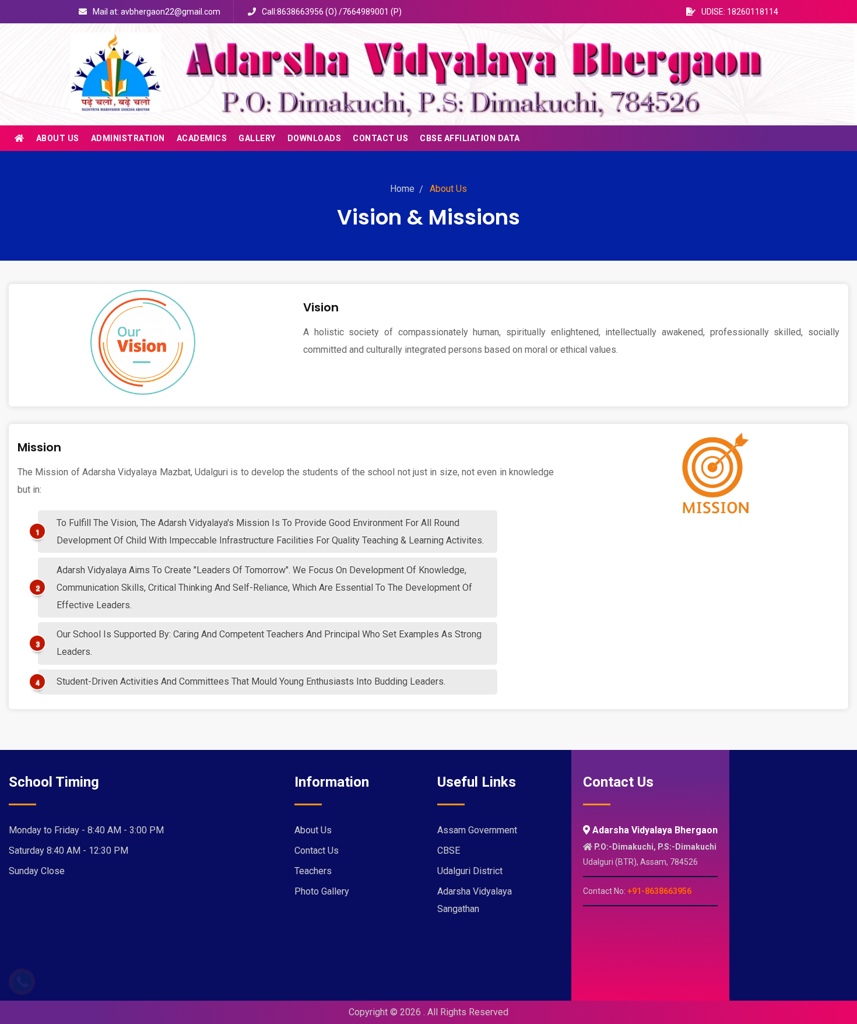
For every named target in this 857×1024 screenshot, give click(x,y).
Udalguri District (470, 870)
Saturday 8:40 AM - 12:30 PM (68, 850)
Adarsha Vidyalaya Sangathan (474, 900)
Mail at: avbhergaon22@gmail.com (156, 11)
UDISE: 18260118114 (739, 11)
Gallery (257, 138)
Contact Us (380, 138)
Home (402, 188)
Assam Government (477, 830)
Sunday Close (37, 870)
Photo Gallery (321, 891)
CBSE (448, 850)
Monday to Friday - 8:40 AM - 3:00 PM (86, 830)
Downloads (314, 138)
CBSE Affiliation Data (470, 138)
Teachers (313, 870)
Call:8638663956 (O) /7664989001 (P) (332, 11)
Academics (202, 138)
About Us (57, 138)
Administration (128, 138)
